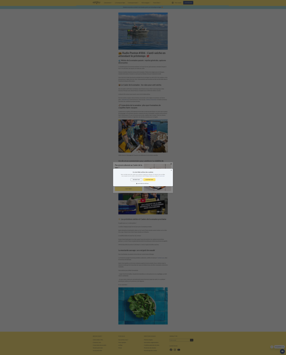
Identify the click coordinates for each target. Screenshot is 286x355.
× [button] (171, 170)
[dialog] (143, 177)
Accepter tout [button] (149, 179)
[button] (143, 183)
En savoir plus (161, 176)
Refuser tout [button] (136, 179)
